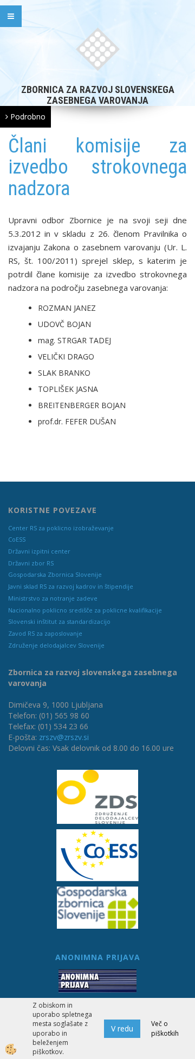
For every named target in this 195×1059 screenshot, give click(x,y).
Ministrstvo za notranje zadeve (53, 598)
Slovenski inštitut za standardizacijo (59, 621)
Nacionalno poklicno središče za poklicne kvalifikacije (85, 610)
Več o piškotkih (165, 1028)
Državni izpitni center (39, 551)
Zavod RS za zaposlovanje (45, 633)
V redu (122, 1028)
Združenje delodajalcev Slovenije (56, 645)
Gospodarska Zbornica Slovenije (55, 574)
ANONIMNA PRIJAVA (97, 957)
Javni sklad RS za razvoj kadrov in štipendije (70, 586)
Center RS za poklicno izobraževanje (61, 528)
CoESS (16, 539)
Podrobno (27, 116)
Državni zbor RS (31, 563)
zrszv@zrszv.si (64, 737)
